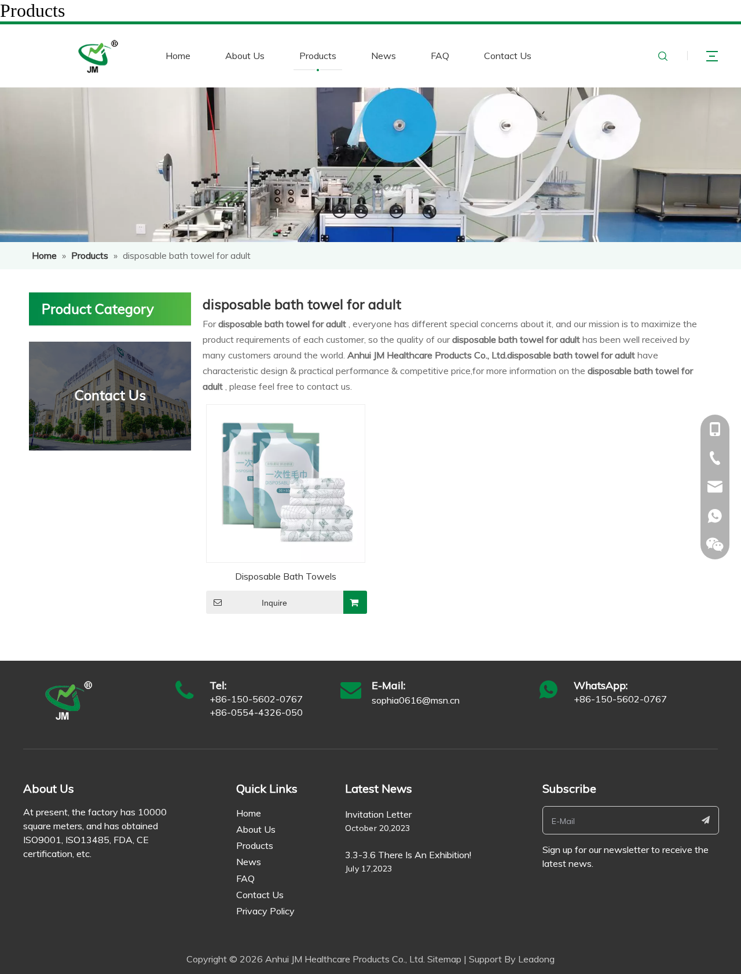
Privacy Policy (265, 911)
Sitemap (444, 959)
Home (178, 55)
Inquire (274, 602)
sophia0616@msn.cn (416, 700)
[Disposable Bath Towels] (286, 482)
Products (317, 55)
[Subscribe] (706, 820)
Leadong (536, 959)
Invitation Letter (378, 814)
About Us (245, 55)
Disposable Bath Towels (285, 576)
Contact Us (507, 55)
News (383, 55)
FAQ (440, 55)
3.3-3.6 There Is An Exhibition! (408, 855)
